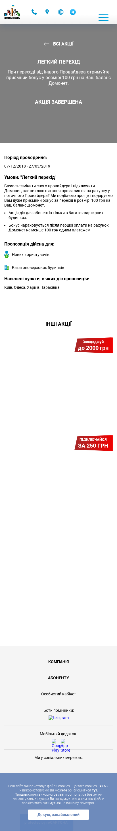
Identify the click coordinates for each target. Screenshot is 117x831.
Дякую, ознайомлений (58, 814)
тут (94, 790)
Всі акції (63, 44)
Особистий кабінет (58, 694)
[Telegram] (73, 13)
